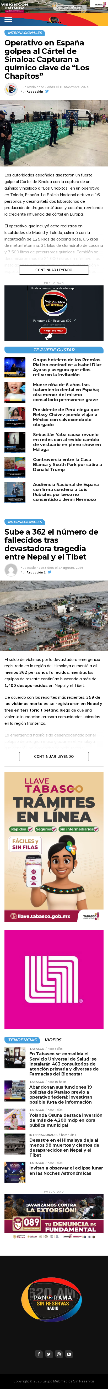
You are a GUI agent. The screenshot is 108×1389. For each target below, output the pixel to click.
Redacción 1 (36, 572)
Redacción (34, 91)
